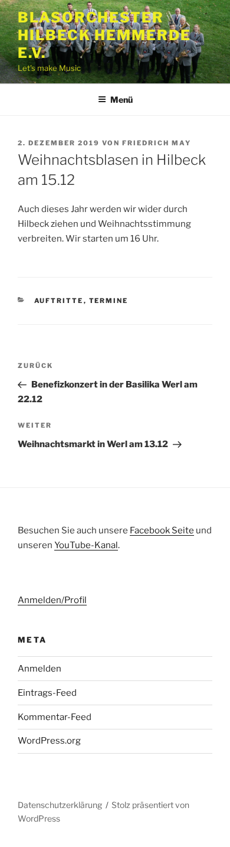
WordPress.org (49, 740)
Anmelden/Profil (52, 600)
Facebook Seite (162, 530)
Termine (109, 301)
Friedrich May (156, 143)
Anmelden (39, 668)
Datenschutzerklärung (60, 805)
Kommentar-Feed (54, 717)
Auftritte (59, 301)
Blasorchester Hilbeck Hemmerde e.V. (104, 35)
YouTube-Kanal (86, 545)
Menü (121, 100)
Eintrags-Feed (47, 693)
